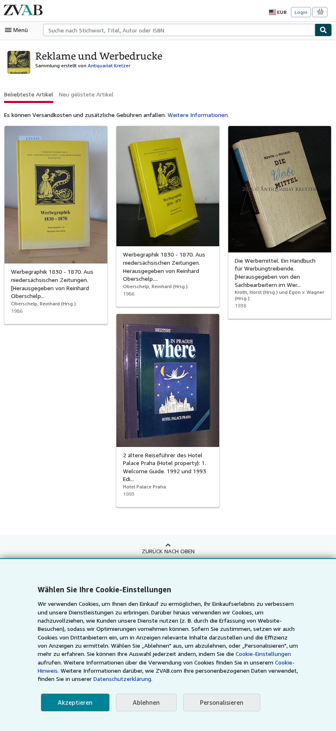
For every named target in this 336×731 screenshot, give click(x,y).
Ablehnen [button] (146, 702)
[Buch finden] (323, 30)
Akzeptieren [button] (75, 702)
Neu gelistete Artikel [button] (86, 94)
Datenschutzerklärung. (122, 678)
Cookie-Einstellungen (263, 653)
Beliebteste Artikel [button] (28, 94)
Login (301, 12)
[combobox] (179, 30)
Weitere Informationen (198, 114)
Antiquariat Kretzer (109, 65)
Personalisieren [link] (221, 702)
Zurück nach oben (168, 551)
